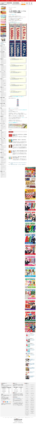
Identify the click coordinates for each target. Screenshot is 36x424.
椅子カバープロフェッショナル (32, 404)
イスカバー (2, 161)
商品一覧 (13, 0)
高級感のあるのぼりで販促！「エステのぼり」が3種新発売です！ (18, 164)
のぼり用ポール (2, 52)
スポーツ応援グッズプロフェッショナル (27, 413)
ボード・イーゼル (2, 153)
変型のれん (2, 119)
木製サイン (2, 139)
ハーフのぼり (2, 72)
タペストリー (2, 92)
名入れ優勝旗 (27, 393)
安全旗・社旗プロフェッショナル (32, 400)
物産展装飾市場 (32, 411)
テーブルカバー (2, 160)
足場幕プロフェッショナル (27, 400)
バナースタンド (2, 146)
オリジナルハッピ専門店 (27, 414)
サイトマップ (32, 417)
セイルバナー (32, 386)
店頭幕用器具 (2, 132)
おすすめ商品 (10, 129)
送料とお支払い (22, 0)
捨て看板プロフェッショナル (27, 409)
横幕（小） (2, 99)
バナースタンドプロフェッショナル (32, 406)
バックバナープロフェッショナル (27, 407)
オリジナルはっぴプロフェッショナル (32, 407)
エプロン (2, 173)
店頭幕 (1, 131)
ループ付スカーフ (2, 174)
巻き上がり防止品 (2, 56)
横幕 (1, 98)
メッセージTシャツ (3, 166)
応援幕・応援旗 (32, 393)
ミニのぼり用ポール (3, 77)
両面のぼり (2, 50)
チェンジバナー (2, 84)
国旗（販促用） (2, 111)
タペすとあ (32, 395)
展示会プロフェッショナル (27, 404)
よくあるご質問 (27, 0)
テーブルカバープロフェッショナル (27, 406)
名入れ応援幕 (2, 137)
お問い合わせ (32, 0)
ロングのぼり (2, 65)
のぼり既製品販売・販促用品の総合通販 (18, 421)
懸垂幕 (1, 133)
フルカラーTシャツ (3, 167)
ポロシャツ (2, 168)
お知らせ (6, 417)
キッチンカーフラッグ (3, 63)
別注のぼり (27, 388)
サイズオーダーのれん (3, 126)
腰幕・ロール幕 (2, 105)
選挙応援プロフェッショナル (32, 409)
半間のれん (2, 118)
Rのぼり (1, 59)
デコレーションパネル (3, 154)
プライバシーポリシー (15, 405)
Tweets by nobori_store (2, 43)
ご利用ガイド (17, 0)
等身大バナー (2, 145)
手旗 (1, 112)
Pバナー (1, 79)
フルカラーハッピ (27, 395)
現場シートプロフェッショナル (27, 402)
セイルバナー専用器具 (3, 83)
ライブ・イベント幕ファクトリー (27, 411)
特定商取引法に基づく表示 (20, 405)
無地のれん (2, 125)
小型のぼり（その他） (3, 49)
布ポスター (2, 106)
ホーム (2, 0)
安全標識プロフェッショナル (32, 413)
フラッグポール (2, 90)
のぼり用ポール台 (2, 57)
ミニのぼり (2, 76)
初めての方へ (7, 0)
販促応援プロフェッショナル (32, 398)
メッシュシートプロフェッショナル (32, 402)
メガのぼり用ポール (3, 70)
